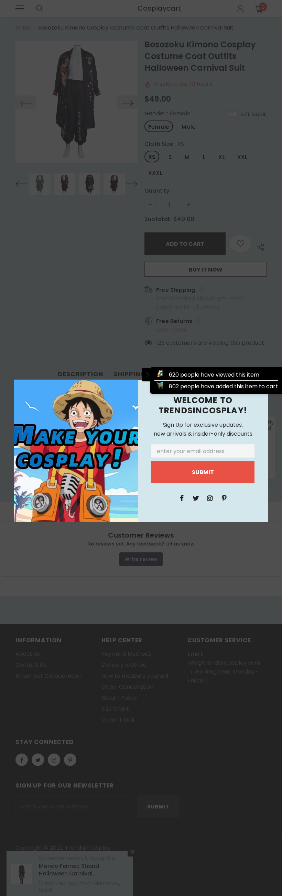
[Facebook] (181, 498)
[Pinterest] (224, 498)
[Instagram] (210, 498)
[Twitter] (196, 498)
